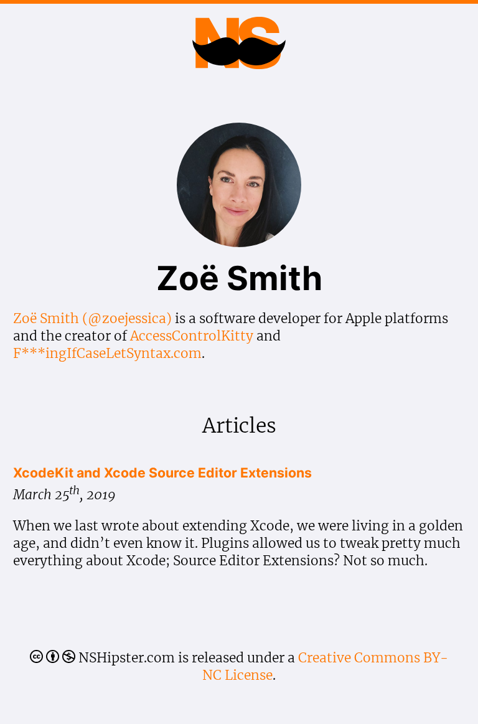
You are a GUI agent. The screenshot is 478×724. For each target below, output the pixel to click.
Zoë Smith (46, 318)
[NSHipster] (238, 56)
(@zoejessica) (127, 318)
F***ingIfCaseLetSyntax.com (107, 353)
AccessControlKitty (191, 335)
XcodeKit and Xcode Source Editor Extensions (162, 472)
